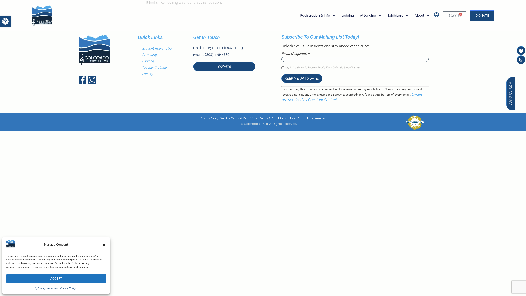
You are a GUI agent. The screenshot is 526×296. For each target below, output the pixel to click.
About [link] (419, 15)
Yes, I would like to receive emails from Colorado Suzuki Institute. (323, 68)
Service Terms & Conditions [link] (238, 118)
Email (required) (295, 54)
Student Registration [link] (157, 48)
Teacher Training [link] (154, 67)
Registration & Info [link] (315, 15)
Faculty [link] (147, 74)
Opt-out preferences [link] (311, 118)
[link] (5, 21)
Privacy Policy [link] (209, 118)
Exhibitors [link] (395, 15)
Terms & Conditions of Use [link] (277, 118)
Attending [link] (368, 15)
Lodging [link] (347, 15)
